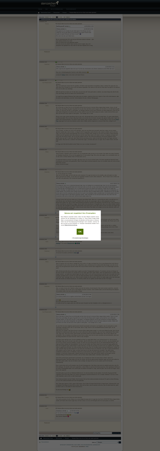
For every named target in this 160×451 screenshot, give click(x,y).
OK (80, 231)
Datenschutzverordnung (71, 225)
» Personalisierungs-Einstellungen (80, 238)
